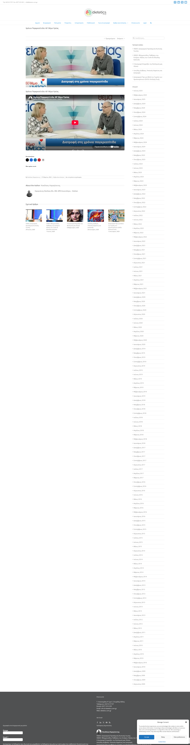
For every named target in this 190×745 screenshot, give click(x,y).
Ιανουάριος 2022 (139, 241)
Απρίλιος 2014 (139, 568)
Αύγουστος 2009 (139, 684)
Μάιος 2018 (138, 426)
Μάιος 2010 (138, 650)
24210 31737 (109, 704)
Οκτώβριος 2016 (139, 482)
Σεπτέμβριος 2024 (140, 116)
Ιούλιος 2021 (138, 267)
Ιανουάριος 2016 (139, 516)
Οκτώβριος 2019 (139, 357)
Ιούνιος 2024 (138, 125)
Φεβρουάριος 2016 (140, 512)
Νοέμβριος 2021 (139, 250)
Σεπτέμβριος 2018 (140, 413)
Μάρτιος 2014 (138, 572)
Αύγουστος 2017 (139, 465)
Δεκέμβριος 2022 (139, 194)
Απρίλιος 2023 (139, 177)
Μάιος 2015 (138, 546)
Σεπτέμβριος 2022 (140, 207)
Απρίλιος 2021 (139, 280)
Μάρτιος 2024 (138, 138)
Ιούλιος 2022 (138, 215)
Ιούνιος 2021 (138, 271)
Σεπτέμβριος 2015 (140, 529)
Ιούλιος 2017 (138, 469)
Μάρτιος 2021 (138, 284)
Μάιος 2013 (138, 611)
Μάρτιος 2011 (138, 641)
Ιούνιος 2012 (138, 624)
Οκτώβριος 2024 (139, 112)
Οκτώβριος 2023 (139, 159)
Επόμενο (120, 38)
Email (5, 737)
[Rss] (109, 722)
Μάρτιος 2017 (138, 478)
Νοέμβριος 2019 (139, 353)
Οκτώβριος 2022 (139, 202)
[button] (186, 722)
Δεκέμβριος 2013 (139, 585)
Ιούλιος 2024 (138, 121)
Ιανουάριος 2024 (139, 147)
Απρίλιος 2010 (139, 654)
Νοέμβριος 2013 (139, 589)
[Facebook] (97, 722)
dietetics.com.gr (105, 711)
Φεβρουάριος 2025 (140, 95)
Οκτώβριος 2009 (139, 680)
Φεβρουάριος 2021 (140, 288)
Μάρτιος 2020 (138, 336)
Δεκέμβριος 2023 (139, 151)
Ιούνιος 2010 (138, 645)
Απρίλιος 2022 (139, 228)
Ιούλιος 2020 (138, 319)
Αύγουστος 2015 (139, 534)
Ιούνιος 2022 (138, 220)
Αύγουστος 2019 (139, 366)
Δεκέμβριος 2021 (139, 245)
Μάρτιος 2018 (138, 435)
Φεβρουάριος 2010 (140, 663)
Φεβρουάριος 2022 (140, 237)
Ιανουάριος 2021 (139, 293)
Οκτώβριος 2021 (139, 254)
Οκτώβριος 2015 (139, 525)
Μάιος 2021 (138, 276)
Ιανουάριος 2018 (139, 443)
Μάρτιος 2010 (138, 658)
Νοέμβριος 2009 (139, 675)
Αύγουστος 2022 (139, 211)
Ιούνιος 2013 (138, 607)
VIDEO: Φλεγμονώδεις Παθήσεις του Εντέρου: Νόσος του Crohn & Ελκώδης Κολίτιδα (53, 226)
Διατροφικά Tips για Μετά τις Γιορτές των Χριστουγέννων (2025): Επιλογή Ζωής (116, 226)
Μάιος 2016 (138, 499)
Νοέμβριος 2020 (139, 301)
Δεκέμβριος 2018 (139, 400)
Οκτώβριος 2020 (139, 306)
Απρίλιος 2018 (139, 430)
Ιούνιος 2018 (138, 422)
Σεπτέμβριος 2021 (140, 258)
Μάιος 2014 (138, 564)
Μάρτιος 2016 (138, 508)
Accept (146, 737)
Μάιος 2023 (138, 172)
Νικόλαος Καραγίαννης (33, 177)
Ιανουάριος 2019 (139, 396)
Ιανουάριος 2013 (139, 615)
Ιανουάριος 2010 (139, 667)
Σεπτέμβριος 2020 (140, 310)
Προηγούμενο (110, 38)
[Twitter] (103, 722)
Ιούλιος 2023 (138, 164)
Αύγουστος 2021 (139, 263)
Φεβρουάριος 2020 (140, 340)
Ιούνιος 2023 (138, 168)
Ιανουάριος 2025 (139, 99)
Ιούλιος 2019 (138, 370)
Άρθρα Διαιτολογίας (58, 177)
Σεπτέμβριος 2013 (140, 598)
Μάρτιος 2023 (138, 181)
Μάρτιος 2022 (138, 233)
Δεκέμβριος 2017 (139, 448)
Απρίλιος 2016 (139, 503)
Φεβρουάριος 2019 (140, 392)
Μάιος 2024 (138, 129)
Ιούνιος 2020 (138, 323)
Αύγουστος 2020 (139, 314)
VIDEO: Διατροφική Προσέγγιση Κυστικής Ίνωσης (32, 225)
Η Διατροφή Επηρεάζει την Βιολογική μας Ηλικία (75, 224)
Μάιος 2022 (138, 224)
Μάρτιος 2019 (138, 387)
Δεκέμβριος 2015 (139, 521)
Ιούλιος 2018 (138, 417)
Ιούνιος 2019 (138, 374)
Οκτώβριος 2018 (139, 409)
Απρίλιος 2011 (139, 637)
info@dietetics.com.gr (32, 2)
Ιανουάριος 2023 (139, 190)
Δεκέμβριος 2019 (139, 349)
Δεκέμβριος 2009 (139, 671)
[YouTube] (106, 722)
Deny (163, 737)
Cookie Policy (162, 741)
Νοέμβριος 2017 (139, 452)
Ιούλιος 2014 (138, 555)
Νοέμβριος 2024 (139, 108)
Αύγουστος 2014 (139, 551)
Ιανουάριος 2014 (139, 581)
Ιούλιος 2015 (138, 538)
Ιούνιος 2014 (138, 559)
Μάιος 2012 (138, 628)
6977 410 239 (107, 706)
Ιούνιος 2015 (138, 542)
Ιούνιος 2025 (138, 91)
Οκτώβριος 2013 (139, 594)
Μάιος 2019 (138, 379)
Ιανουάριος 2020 (139, 344)
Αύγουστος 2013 (139, 602)
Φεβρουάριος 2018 (140, 439)
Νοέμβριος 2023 (139, 155)
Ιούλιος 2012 (138, 620)
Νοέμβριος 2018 (139, 405)
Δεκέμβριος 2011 (139, 632)
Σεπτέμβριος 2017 (140, 460)
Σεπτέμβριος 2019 (140, 362)
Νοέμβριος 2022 (139, 198)
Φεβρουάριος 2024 (140, 142)
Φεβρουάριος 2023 (140, 185)
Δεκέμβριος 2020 (139, 297)
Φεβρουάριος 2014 (140, 577)
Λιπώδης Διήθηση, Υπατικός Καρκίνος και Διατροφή (94, 225)
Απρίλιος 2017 (139, 473)
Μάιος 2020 (138, 327)
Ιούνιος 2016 (138, 495)
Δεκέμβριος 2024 (139, 104)
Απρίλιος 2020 (139, 331)
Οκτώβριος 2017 (139, 456)
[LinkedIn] (100, 722)
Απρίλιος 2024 (139, 134)
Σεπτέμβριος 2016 (140, 486)
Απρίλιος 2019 (139, 383)
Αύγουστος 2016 (139, 491)
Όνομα (5, 730)
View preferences (179, 737)
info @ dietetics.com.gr (109, 708)
